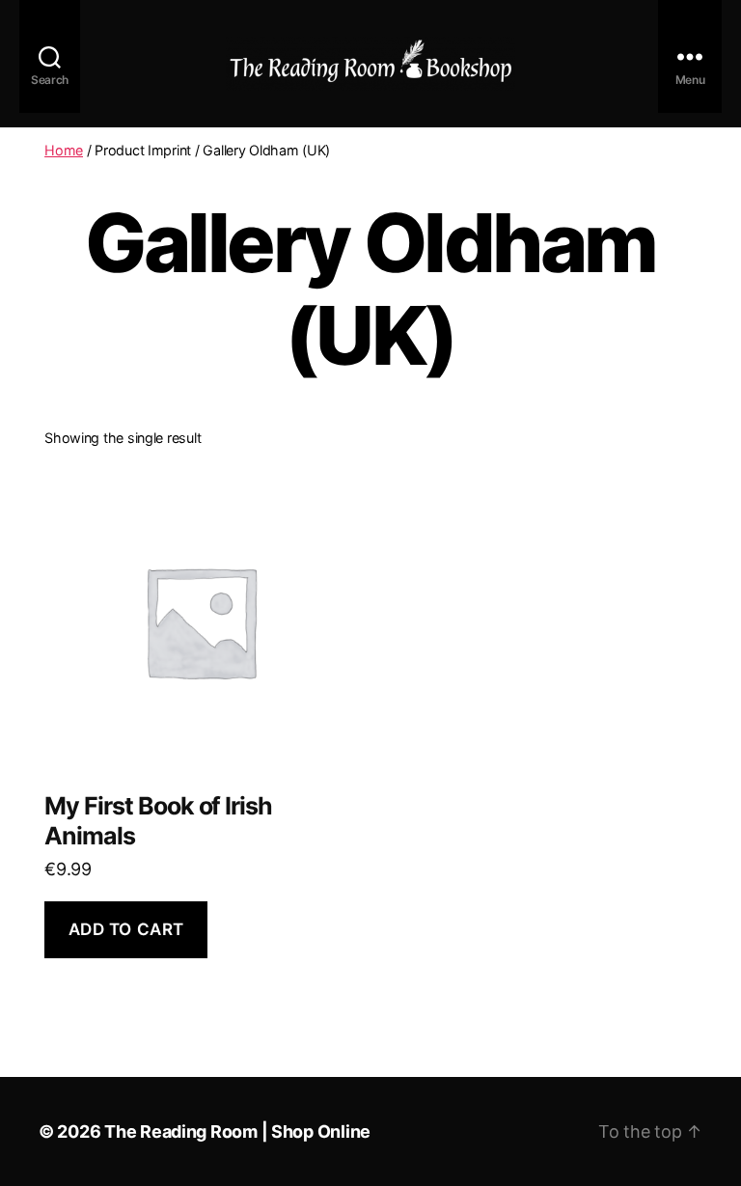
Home (63, 150)
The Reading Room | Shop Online (237, 1131)
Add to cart (126, 929)
